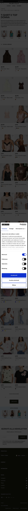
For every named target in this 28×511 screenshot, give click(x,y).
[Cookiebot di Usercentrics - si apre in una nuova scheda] (20, 225)
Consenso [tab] (4, 228)
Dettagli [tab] (11, 228)
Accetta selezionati (14, 280)
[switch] (24, 259)
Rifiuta (14, 285)
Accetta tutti (14, 275)
